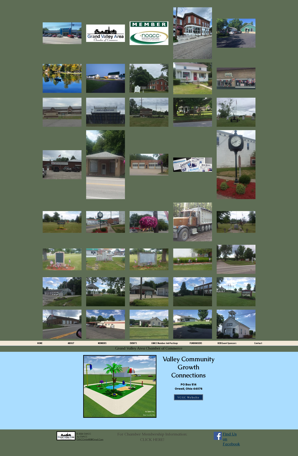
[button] (71, 344)
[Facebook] (218, 436)
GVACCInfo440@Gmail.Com (89, 439)
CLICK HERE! (152, 439)
